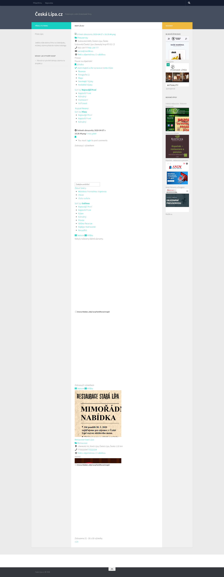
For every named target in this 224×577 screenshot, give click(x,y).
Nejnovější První (85, 115)
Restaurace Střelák (172, 133)
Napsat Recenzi (82, 108)
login (89, 140)
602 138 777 (93, 47)
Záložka (80, 64)
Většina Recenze (85, 223)
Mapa (80, 78)
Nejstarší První (84, 93)
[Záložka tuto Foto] (75, 137)
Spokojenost (170, 89)
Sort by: (85, 89)
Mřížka (90, 235)
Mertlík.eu (169, 214)
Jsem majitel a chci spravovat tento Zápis (95, 68)
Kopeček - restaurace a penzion (177, 160)
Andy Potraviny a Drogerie (175, 187)
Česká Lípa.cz (49, 14)
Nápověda (49, 3)
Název (81, 213)
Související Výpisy (85, 81)
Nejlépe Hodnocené (87, 226)
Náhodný (82, 96)
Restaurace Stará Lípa (84, 439)
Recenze (82, 71)
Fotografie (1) (84, 74)
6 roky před (91, 133)
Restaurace (82, 443)
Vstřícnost (82, 103)
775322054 (92, 449)
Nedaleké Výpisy (85, 84)
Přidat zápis (39, 34)
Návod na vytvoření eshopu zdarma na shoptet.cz (50, 62)
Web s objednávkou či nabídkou (92, 54)
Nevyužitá (82, 230)
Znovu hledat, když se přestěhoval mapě (93, 312)
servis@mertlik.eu (85, 51)
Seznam (80, 235)
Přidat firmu (37, 3)
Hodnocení (83, 100)
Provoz (81, 220)
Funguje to (170, 62)
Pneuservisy (82, 37)
